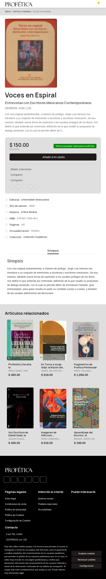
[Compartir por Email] (30, 186)
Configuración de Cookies (18, 520)
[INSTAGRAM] (29, 479)
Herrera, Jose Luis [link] (18, 108)
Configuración (87, 566)
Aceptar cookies (86, 553)
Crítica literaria (22, 11)
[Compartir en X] (18, 186)
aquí (21, 573)
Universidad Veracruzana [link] (35, 199)
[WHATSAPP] (7, 479)
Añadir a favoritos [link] (21, 169)
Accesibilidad (44, 509)
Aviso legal (10, 498)
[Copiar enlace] (36, 186)
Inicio (8, 11)
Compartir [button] (17, 174)
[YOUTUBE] (43, 479)
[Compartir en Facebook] (12, 186)
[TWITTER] (21, 479)
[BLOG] (36, 479)
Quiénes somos (45, 498)
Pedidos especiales (47, 504)
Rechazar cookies (86, 559)
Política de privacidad (15, 509)
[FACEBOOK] (14, 479)
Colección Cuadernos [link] (35, 237)
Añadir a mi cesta (54, 157)
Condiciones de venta (15, 504)
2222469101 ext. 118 (16, 539)
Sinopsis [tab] (53, 250)
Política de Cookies (14, 515)
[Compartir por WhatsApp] (24, 186)
